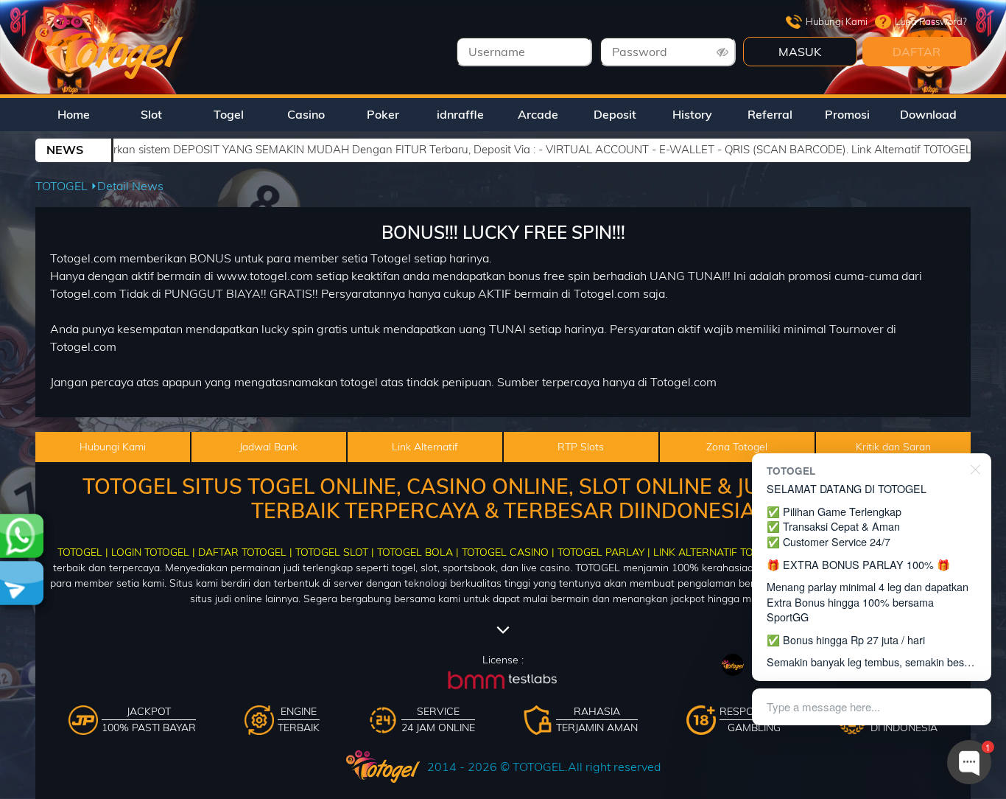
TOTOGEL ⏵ (66, 185)
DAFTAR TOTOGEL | (245, 552)
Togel (229, 114)
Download (928, 114)
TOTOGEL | (82, 552)
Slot (151, 114)
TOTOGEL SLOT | (334, 552)
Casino (306, 114)
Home (73, 114)
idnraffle (460, 114)
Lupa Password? (931, 21)
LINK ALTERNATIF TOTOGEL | (722, 552)
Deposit (615, 114)
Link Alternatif (425, 446)
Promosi (847, 114)
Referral (770, 114)
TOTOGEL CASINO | (508, 552)
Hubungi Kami (837, 21)
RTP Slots (580, 446)
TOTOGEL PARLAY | (603, 552)
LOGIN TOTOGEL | (153, 552)
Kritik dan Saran (893, 446)
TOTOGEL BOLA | (418, 552)
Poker (383, 114)
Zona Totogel (736, 446)
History (692, 114)
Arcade (538, 114)
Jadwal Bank (268, 446)
